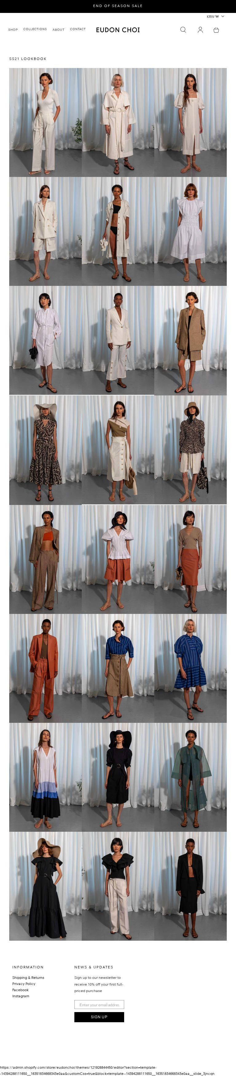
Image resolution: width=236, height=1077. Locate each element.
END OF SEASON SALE (118, 6)
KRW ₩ (213, 17)
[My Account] (200, 29)
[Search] (183, 29)
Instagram (20, 997)
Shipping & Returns (28, 978)
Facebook (20, 990)
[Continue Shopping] (216, 29)
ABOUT (59, 29)
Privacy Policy (23, 984)
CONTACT (78, 29)
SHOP (13, 29)
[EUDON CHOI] (118, 29)
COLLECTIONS (35, 29)
